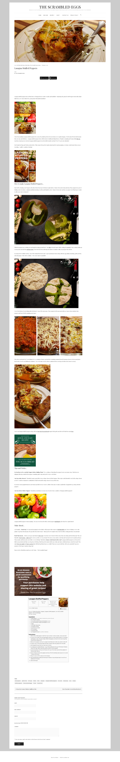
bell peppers (18, 680)
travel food (39, 683)
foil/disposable (60, 529)
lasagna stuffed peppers (51, 680)
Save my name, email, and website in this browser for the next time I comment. (33, 739)
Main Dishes (27, 65)
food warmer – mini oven (25, 537)
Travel (34, 683)
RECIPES (52, 15)
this (50, 247)
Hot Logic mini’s (21, 544)
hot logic (30, 680)
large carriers (30, 544)
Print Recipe (53, 78)
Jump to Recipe (45, 78)
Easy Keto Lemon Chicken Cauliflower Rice (26, 689)
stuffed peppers (18, 683)
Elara (52, 757)
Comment (16, 726)
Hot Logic (41, 535)
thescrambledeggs (27, 683)
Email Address (17, 709)
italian (34, 680)
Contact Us (65, 15)
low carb (60, 680)
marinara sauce (30, 249)
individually (57, 521)
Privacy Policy (74, 15)
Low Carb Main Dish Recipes (19, 65)
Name (15, 703)
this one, (78, 139)
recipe (74, 680)
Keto (38, 680)
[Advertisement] (48, 86)
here (72, 431)
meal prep (65, 680)
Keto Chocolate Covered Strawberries (71, 689)
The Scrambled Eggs (60, 6)
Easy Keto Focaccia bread (43, 431)
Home (40, 15)
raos (70, 680)
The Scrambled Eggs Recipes (35, 65)
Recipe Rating (17, 723)
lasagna (42, 680)
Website (16, 716)
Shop (58, 15)
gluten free (24, 680)
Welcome (45, 15)
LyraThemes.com (66, 757)
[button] (80, 15)
